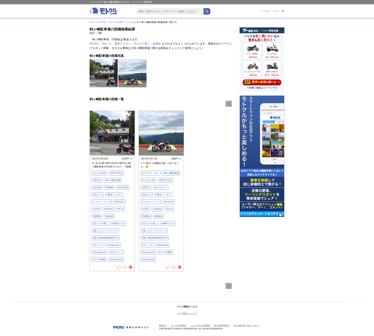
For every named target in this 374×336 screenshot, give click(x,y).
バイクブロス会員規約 (200, 325)
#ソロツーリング (101, 201)
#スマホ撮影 (99, 259)
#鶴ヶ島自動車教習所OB (105, 237)
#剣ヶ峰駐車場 (112, 180)
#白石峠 (97, 187)
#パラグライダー (151, 173)
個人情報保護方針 (222, 325)
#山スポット (116, 252)
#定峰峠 (109, 187)
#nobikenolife (116, 259)
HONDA (94, 43)
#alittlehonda (113, 245)
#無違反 (109, 216)
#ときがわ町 (99, 173)
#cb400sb (108, 209)
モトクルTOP (116, 22)
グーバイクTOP (98, 22)
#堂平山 (97, 180)
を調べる (260, 81)
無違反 (157, 43)
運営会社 (163, 325)
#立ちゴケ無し (100, 223)
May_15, (107, 43)
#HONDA (119, 201)
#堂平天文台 (116, 173)
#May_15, (97, 194)
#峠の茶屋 (122, 187)
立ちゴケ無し (142, 43)
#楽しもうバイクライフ (105, 230)
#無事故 (97, 216)
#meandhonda (99, 252)
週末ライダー (123, 43)
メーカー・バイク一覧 (272, 11)
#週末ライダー (114, 194)
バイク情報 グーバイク (187, 313)
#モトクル (98, 245)
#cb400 (96, 209)
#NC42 (120, 209)
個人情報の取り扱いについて (246, 325)
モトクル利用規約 (178, 325)
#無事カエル (118, 223)
